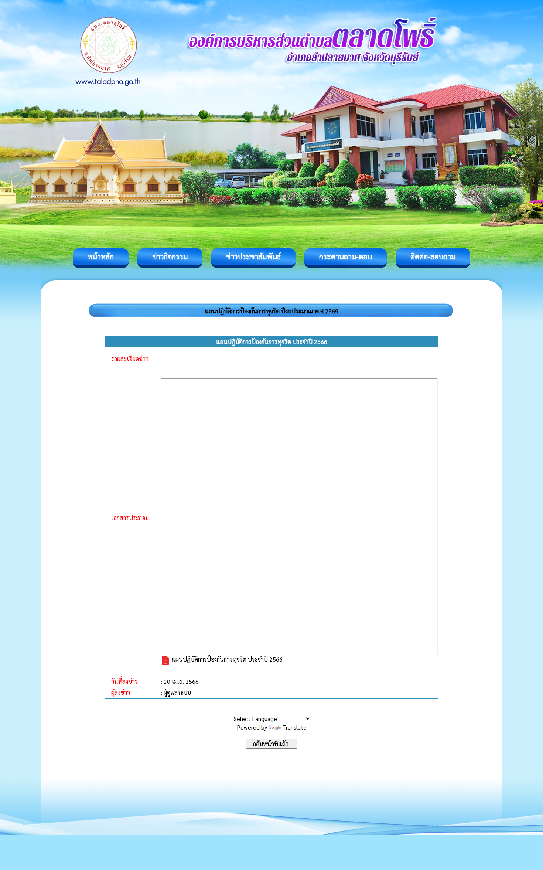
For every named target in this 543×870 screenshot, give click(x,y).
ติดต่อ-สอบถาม (432, 256)
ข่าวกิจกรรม (170, 256)
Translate (294, 727)
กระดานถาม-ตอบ (345, 256)
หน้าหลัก (101, 256)
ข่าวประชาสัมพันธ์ (253, 256)
